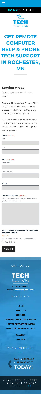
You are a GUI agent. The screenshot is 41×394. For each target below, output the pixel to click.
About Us (20, 310)
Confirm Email (7, 171)
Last (3, 147)
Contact (20, 339)
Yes (6, 242)
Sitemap (13, 383)
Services (20, 315)
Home (21, 306)
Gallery (20, 335)
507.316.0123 (23, 286)
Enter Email (6, 163)
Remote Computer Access (20, 328)
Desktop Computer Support (20, 319)
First (3, 139)
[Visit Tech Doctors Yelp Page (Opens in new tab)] (30, 386)
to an (24, 364)
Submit (8, 249)
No (14, 242)
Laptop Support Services (21, 324)
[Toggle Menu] (3, 3)
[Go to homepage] (20, 281)
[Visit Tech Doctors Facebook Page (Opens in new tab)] (28, 386)
